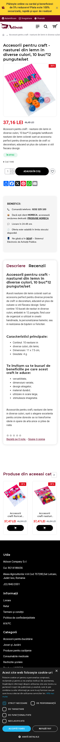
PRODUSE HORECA (38, 218)
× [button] (56, 671)
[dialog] (30, 704)
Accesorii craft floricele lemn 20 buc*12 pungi (15, 515)
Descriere (15, 265)
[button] (48, 475)
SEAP (29, 238)
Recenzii (37, 265)
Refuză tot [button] (45, 728)
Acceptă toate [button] (17, 728)
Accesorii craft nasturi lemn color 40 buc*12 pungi (44, 515)
